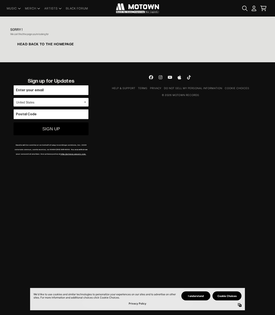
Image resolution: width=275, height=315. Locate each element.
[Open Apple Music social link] (179, 77)
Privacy (156, 88)
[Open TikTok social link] (189, 77)
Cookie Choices (237, 88)
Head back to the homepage (45, 43)
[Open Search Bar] (244, 8)
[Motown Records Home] (137, 8)
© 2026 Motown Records (180, 94)
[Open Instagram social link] (160, 77)
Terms (143, 88)
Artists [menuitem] (51, 8)
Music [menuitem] (12, 8)
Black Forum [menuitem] (77, 8)
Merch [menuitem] (30, 8)
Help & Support (124, 88)
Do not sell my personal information (193, 88)
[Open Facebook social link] (151, 77)
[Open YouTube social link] (170, 77)
